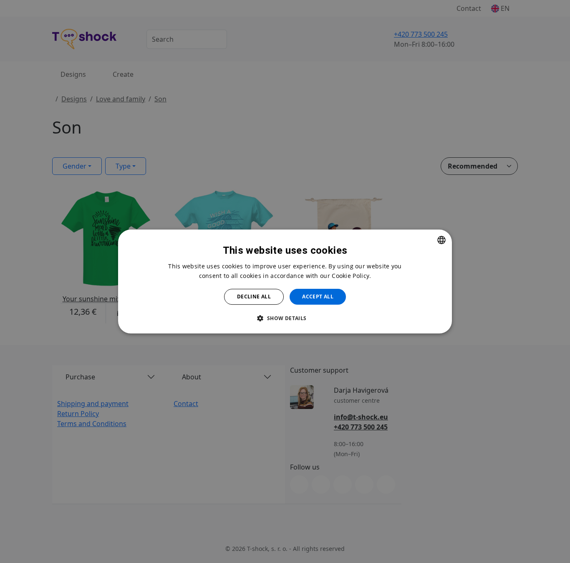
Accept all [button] (317, 296)
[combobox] (441, 240)
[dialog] (285, 282)
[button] (284, 318)
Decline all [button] (254, 296)
